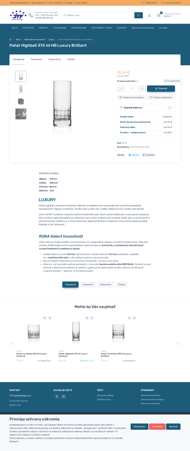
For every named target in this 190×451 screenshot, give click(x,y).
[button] (146, 107)
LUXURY (47, 199)
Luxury (19, 351)
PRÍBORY (43, 28)
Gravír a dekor (81, 3)
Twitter (134, 155)
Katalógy (69, 3)
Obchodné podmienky (19, 3)
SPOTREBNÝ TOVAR (101, 28)
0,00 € (172, 15)
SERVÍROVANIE (78, 28)
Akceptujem (139, 426)
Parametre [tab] (36, 59)
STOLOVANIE (59, 28)
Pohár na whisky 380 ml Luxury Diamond (31, 355)
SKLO (14, 28)
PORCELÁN (28, 28)
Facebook (149, 155)
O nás (49, 3)
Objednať (162, 88)
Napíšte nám (15, 405)
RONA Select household (60, 236)
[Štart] (10, 39)
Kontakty (58, 3)
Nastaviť (173, 426)
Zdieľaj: (120, 155)
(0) (151, 3)
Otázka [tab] (71, 59)
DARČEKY (122, 28)
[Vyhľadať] (138, 15)
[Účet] (149, 15)
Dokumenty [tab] (55, 59)
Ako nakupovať (38, 3)
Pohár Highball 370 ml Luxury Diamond (73, 355)
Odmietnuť (157, 426)
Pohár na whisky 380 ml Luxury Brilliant (116, 355)
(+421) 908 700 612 (44, 18)
